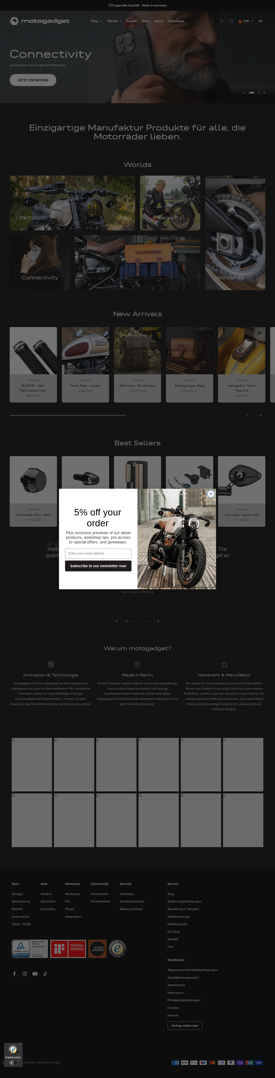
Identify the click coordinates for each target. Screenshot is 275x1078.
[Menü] (20, 1045)
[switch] (13, 1062)
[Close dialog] (210, 493)
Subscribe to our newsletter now (98, 566)
